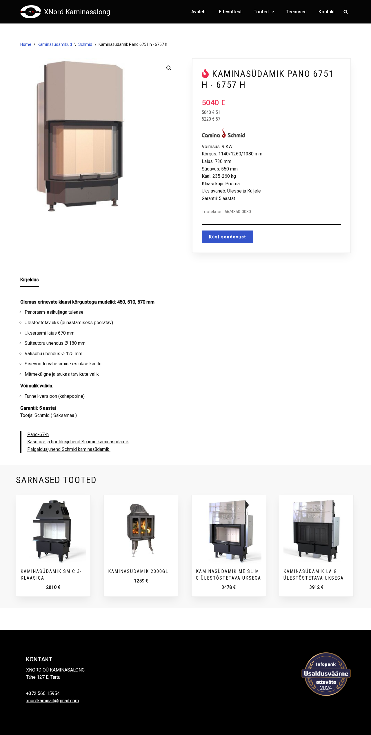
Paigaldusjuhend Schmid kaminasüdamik (68, 449)
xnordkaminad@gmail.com (52, 700)
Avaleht (199, 11)
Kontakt (327, 11)
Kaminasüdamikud (55, 44)
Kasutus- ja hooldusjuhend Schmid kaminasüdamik (78, 441)
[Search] (345, 12)
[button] (272, 12)
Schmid (85, 44)
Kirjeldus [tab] (29, 279)
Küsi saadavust (227, 237)
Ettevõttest (230, 11)
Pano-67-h (38, 434)
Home (25, 44)
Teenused (296, 11)
